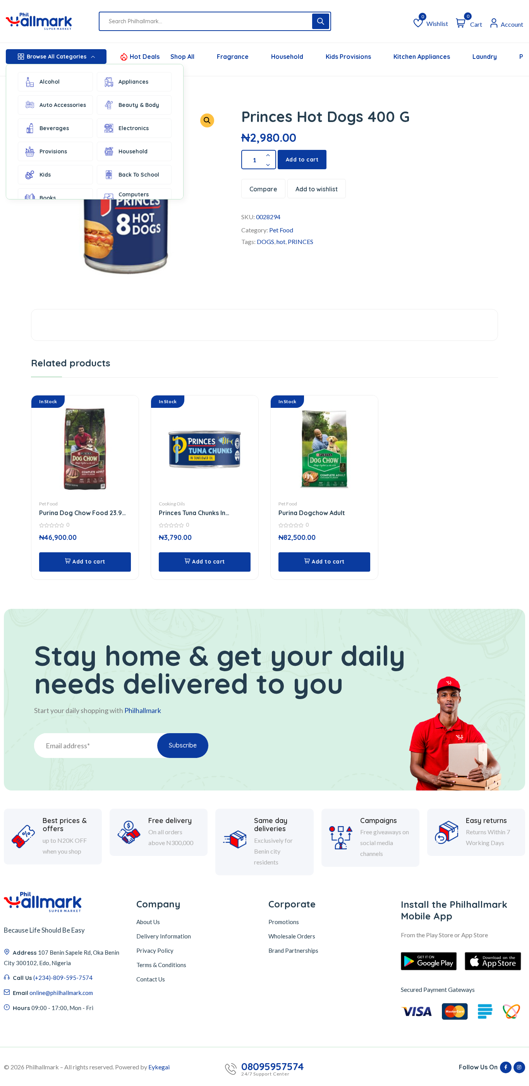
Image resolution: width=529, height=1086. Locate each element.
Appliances (133, 81)
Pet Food (281, 230)
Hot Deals (145, 56)
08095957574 (272, 1067)
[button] (207, 120)
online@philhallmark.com (61, 992)
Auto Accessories (63, 104)
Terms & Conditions (161, 964)
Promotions (283, 921)
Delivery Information (163, 936)
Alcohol (50, 81)
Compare (263, 189)
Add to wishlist (316, 189)
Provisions (53, 151)
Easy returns (486, 820)
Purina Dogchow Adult (311, 513)
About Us (148, 921)
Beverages (54, 128)
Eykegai (159, 1067)
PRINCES (300, 241)
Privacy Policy (154, 950)
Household (133, 151)
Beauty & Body (139, 104)
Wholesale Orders (291, 936)
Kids (45, 174)
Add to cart (302, 159)
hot (281, 241)
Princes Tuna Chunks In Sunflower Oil (192, 513)
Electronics (134, 128)
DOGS (265, 241)
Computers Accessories (135, 198)
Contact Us (150, 979)
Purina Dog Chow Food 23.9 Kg (80, 513)
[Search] (320, 21)
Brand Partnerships (293, 950)
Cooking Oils (172, 504)
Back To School (139, 174)
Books (48, 197)
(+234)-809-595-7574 (63, 977)
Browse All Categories (56, 56)
